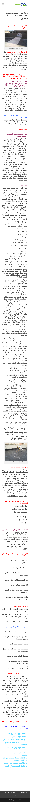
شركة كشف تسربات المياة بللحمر (15, 763)
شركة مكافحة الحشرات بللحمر (14, 739)
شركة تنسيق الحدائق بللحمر (17, 734)
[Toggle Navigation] (3, 4)
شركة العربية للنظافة (12, 800)
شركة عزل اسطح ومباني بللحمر (16, 766)
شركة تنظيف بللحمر (19, 737)
